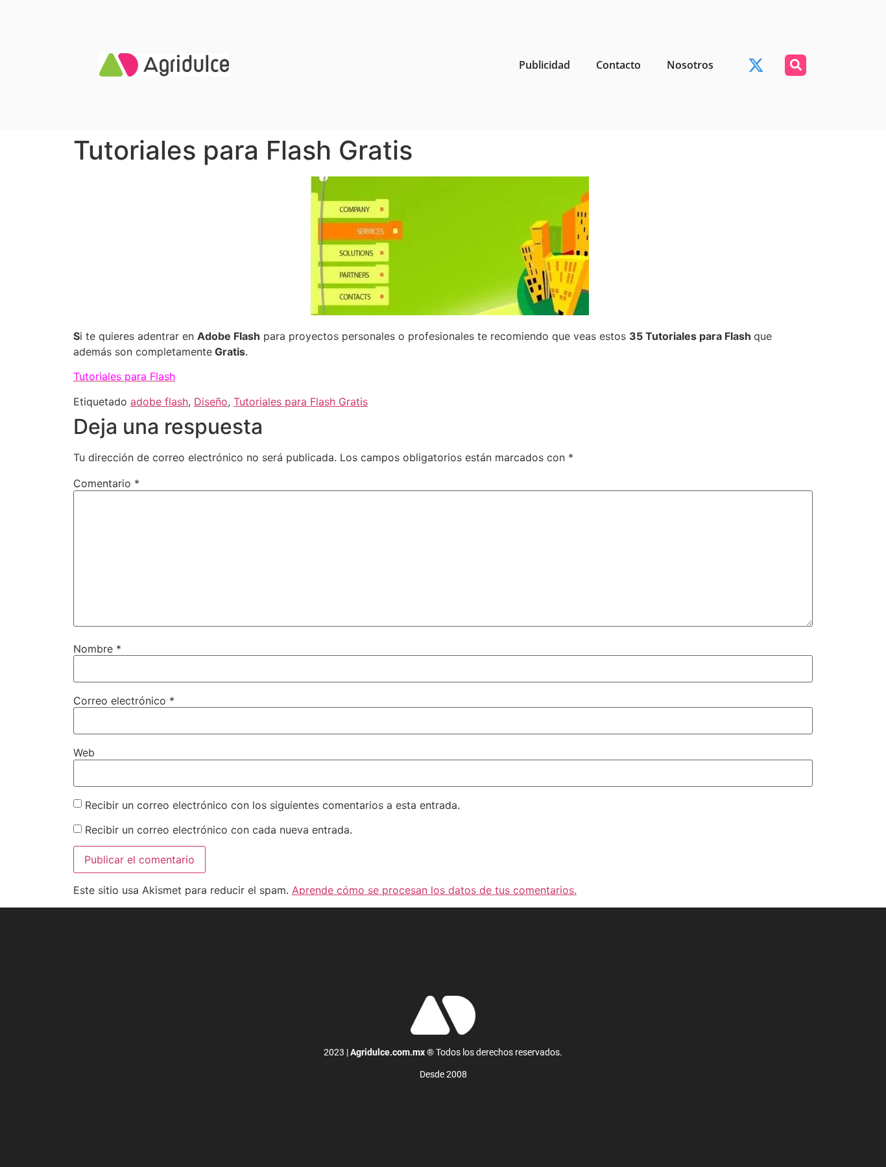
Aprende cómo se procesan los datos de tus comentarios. (434, 890)
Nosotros (690, 65)
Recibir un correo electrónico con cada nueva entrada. (218, 829)
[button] (795, 65)
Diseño (211, 401)
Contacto (618, 65)
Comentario (106, 483)
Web (84, 752)
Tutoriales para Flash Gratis (300, 401)
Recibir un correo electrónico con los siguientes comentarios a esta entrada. (272, 805)
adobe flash (159, 401)
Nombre (97, 649)
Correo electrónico (123, 700)
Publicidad (544, 65)
